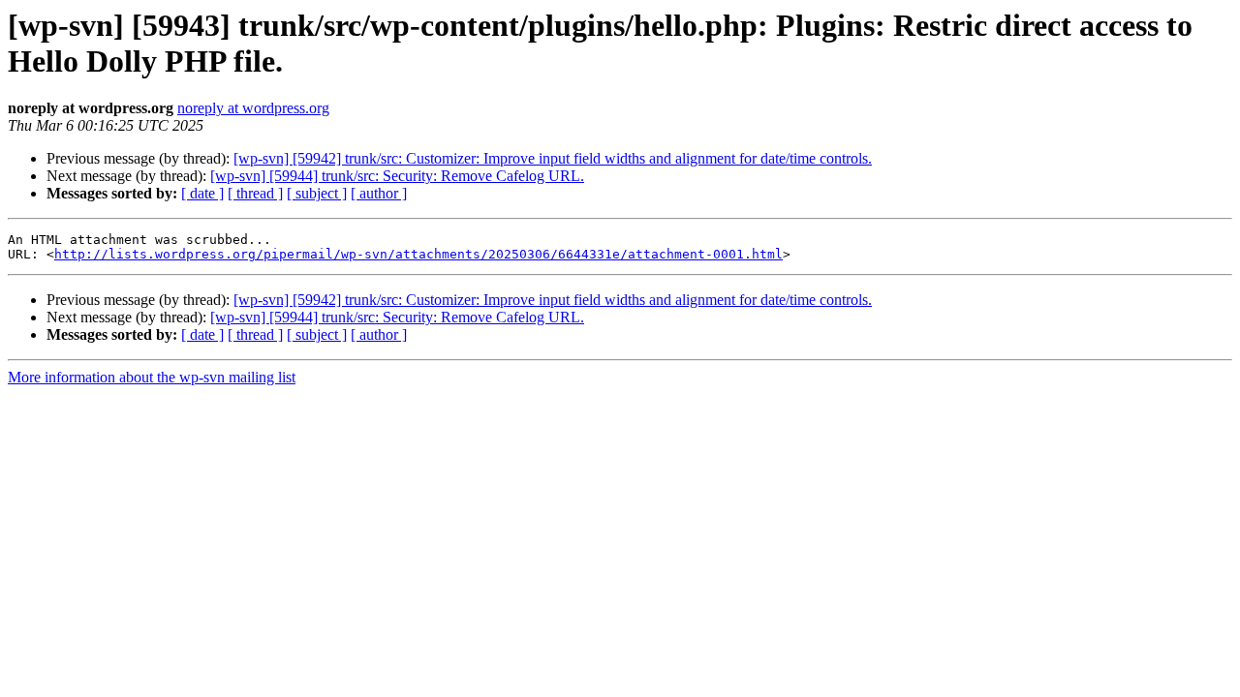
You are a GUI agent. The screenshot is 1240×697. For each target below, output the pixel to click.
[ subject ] (317, 193)
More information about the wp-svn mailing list (151, 377)
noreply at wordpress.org (253, 108)
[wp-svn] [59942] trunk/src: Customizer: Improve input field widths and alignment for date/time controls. (552, 158)
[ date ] (202, 193)
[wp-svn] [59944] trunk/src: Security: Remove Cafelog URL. (397, 175)
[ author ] (379, 193)
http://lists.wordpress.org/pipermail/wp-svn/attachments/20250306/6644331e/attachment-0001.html (418, 254)
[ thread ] (255, 193)
